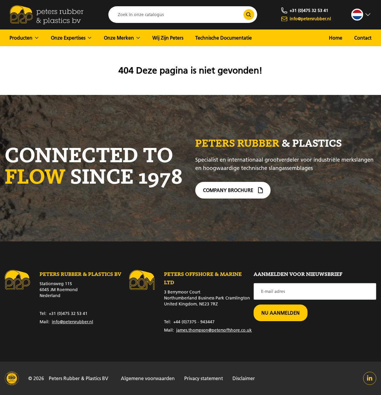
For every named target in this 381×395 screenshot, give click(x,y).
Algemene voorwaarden (148, 378)
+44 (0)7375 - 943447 (189, 321)
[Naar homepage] (47, 15)
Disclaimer (243, 378)
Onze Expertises (68, 38)
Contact (362, 38)
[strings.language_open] (361, 15)
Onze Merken (119, 38)
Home (335, 38)
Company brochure (228, 190)
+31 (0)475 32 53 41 (64, 313)
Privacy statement (203, 378)
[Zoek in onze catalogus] (248, 14)
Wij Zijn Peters (167, 38)
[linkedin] (369, 378)
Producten (21, 38)
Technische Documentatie (223, 38)
